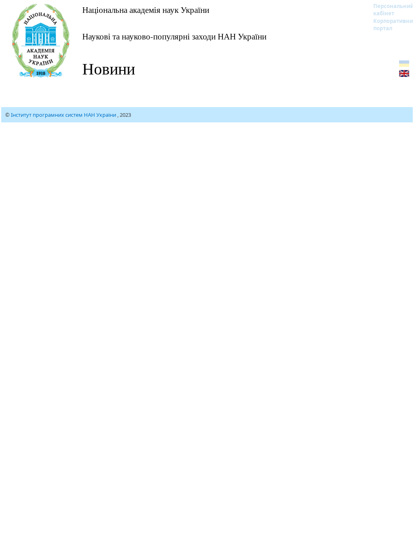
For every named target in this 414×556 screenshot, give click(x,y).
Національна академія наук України (145, 9)
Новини (108, 68)
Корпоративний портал (388, 24)
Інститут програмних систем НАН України (64, 114)
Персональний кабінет (388, 9)
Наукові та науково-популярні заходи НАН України (174, 36)
